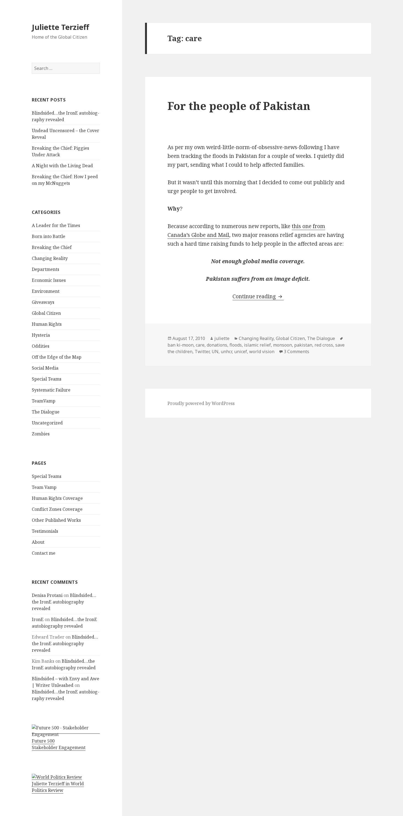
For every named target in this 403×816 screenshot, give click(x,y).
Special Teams (46, 379)
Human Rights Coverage (57, 498)
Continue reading (258, 296)
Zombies (41, 434)
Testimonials (45, 531)
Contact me (43, 553)
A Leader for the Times (56, 225)
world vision (261, 351)
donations (217, 345)
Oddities (40, 346)
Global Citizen (46, 313)
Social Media (45, 368)
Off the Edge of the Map (56, 357)
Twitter (202, 351)
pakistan (303, 345)
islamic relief (257, 345)
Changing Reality (50, 258)
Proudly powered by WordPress (201, 403)
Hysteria (41, 335)
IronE (38, 619)
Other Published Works (56, 520)
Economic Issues (49, 280)
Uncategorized (47, 423)
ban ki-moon (181, 345)
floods (235, 345)
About (38, 542)
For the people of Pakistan (239, 105)
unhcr (226, 351)
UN (215, 351)
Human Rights (47, 324)
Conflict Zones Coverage (57, 509)
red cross (323, 345)
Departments (45, 269)
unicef (240, 351)
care (200, 345)
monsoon (282, 345)
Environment (45, 291)
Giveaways (43, 302)
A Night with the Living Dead (62, 166)
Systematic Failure (51, 390)
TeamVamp (43, 401)
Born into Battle (48, 236)
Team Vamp (44, 487)
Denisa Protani (47, 595)
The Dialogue (45, 412)
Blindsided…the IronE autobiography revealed (64, 601)
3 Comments (296, 351)
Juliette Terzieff (60, 27)
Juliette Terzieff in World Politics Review (58, 787)
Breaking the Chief (52, 247)
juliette (221, 338)
